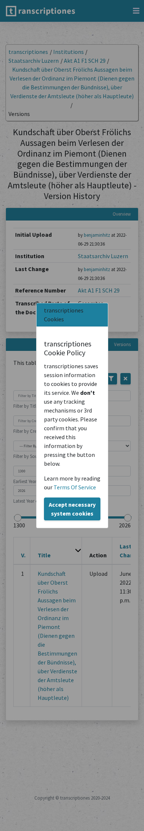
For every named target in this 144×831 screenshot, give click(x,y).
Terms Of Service (75, 487)
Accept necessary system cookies (72, 509)
